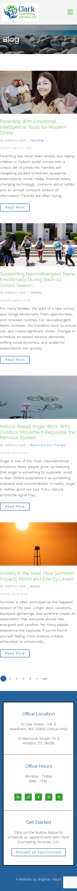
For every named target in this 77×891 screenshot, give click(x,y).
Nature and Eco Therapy (47, 445)
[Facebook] (38, 797)
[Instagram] (48, 797)
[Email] (18, 797)
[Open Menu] (70, 12)
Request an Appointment (38, 852)
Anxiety (35, 586)
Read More (15, 207)
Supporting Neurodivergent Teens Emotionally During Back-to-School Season (37, 279)
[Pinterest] (59, 797)
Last (44, 678)
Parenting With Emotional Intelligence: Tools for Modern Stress (33, 127)
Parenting (36, 140)
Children (36, 292)
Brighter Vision (49, 879)
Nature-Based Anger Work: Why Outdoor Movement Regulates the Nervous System (37, 432)
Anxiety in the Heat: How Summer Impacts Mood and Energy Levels (36, 576)
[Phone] (28, 797)
